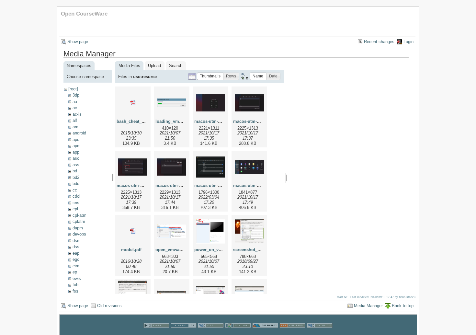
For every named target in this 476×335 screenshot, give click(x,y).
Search (175, 65)
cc (75, 190)
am (75, 126)
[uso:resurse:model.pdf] (133, 231)
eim (76, 265)
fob (75, 284)
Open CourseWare (84, 14)
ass (76, 164)
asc (76, 158)
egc (76, 259)
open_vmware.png (173, 249)
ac (75, 107)
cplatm (79, 221)
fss (75, 291)
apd (76, 139)
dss (76, 246)
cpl (75, 208)
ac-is (77, 114)
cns (76, 202)
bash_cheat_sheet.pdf (138, 121)
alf (75, 120)
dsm (77, 240)
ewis (77, 278)
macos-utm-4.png (172, 185)
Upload (154, 65)
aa (75, 101)
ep (75, 272)
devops (79, 234)
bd (75, 170)
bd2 (76, 177)
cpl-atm (79, 215)
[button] (210, 76)
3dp (76, 95)
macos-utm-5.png (250, 185)
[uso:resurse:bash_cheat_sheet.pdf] (133, 102)
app (76, 152)
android (79, 133)
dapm (78, 227)
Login (408, 41)
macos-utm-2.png (250, 121)
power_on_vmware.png (217, 249)
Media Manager (368, 305)
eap (76, 253)
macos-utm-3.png (134, 185)
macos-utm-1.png (211, 121)
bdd (76, 183)
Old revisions (109, 305)
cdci (76, 196)
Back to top (403, 305)
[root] (73, 89)
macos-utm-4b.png (213, 185)
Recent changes (379, 41)
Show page (77, 41)
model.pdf (131, 249)
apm (77, 145)
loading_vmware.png (176, 121)
